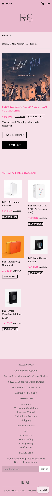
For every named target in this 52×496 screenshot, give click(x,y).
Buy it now (15, 145)
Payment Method (26, 412)
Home (5, 35)
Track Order (26, 447)
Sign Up (44, 469)
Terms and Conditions (26, 408)
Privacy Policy (26, 443)
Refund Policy (26, 439)
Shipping (21, 122)
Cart (47, 3)
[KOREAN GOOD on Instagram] (27, 482)
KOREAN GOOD (18, 491)
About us (26, 404)
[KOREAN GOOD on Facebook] (22, 482)
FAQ (26, 431)
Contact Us (26, 435)
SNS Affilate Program (26, 416)
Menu (9, 3)
